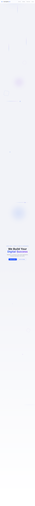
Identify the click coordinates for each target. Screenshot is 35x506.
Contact (32, 1)
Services (19, 1)
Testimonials (28, 1)
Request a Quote (12, 259)
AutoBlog (23, 1)
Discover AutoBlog (22, 259)
